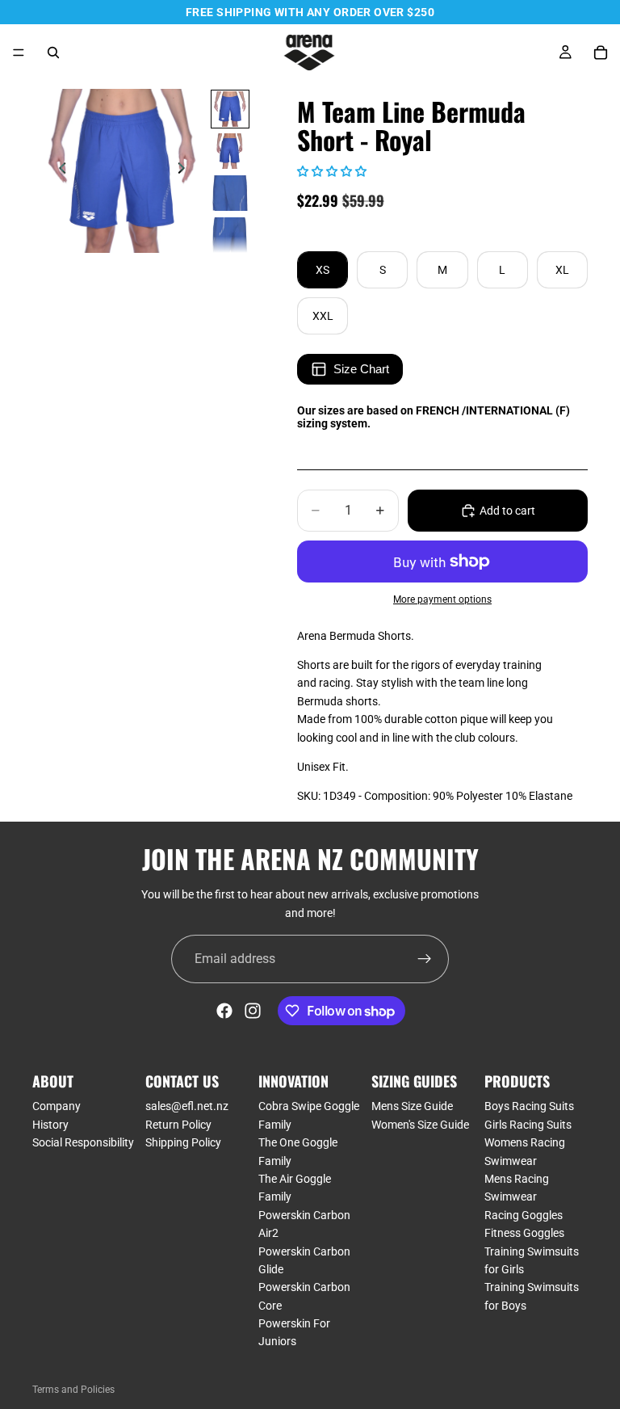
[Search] (53, 52)
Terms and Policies (73, 1389)
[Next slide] (185, 171)
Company (56, 1106)
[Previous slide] (58, 171)
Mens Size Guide (412, 1106)
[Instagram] (252, 1010)
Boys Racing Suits (529, 1106)
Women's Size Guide (420, 1124)
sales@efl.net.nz (186, 1106)
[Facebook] (224, 1010)
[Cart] (600, 52)
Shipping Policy (183, 1142)
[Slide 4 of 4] (230, 235)
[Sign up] (425, 959)
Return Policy (178, 1124)
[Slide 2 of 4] (230, 151)
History (50, 1124)
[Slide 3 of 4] (230, 193)
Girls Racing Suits (528, 1124)
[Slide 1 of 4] (230, 109)
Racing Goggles (523, 1215)
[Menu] (18, 52)
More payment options (442, 599)
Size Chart (361, 369)
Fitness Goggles (524, 1232)
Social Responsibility (83, 1142)
